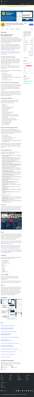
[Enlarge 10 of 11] (20, 300)
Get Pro (4, 52)
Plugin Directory (3, 3)
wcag (32, 53)
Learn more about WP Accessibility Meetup (13, 282)
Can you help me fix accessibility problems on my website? (10, 343)
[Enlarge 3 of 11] (6, 311)
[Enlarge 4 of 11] (6, 316)
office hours (14, 251)
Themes (10, 376)
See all (32, 73)
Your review (25, 73)
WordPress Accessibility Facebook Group (9, 245)
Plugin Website (3, 51)
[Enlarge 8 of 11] (13, 311)
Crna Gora (4, 390)
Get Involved (28, 375)
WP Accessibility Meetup (10, 52)
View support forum (26, 83)
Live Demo (7, 51)
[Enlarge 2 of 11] (6, 305)
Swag (27, 379)
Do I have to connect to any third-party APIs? (8, 354)
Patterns (10, 379)
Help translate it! (24, 6)
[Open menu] (32, 1)
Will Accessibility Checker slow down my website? (8, 351)
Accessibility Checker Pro (5, 242)
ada (32, 51)
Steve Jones (4, 369)
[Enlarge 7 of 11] (13, 305)
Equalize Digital (9, 25)
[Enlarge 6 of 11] (13, 300)
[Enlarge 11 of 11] (20, 313)
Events (27, 376)
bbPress (2, 385)
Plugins (10, 378)
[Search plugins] (9, 9)
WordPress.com (3, 382)
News (2, 376)
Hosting (2, 378)
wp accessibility (31, 55)
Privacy (2, 379)
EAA (30, 53)
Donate (27, 378)
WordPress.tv (19, 379)
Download (31, 24)
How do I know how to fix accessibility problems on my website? (7, 340)
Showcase (10, 375)
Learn (18, 375)
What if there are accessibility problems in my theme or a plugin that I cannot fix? (7, 346)
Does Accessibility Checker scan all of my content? (9, 331)
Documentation (12, 51)
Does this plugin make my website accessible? (8, 325)
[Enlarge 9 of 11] (13, 316)
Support (18, 376)
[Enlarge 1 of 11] (6, 300)
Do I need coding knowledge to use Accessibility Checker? (10, 337)
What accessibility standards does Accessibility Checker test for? (6, 334)
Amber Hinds (15, 367)
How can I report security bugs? (6, 356)
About (2, 375)
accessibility (29, 51)
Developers (19, 378)
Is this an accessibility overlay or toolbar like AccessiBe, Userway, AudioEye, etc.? (7, 328)
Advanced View (25, 57)
